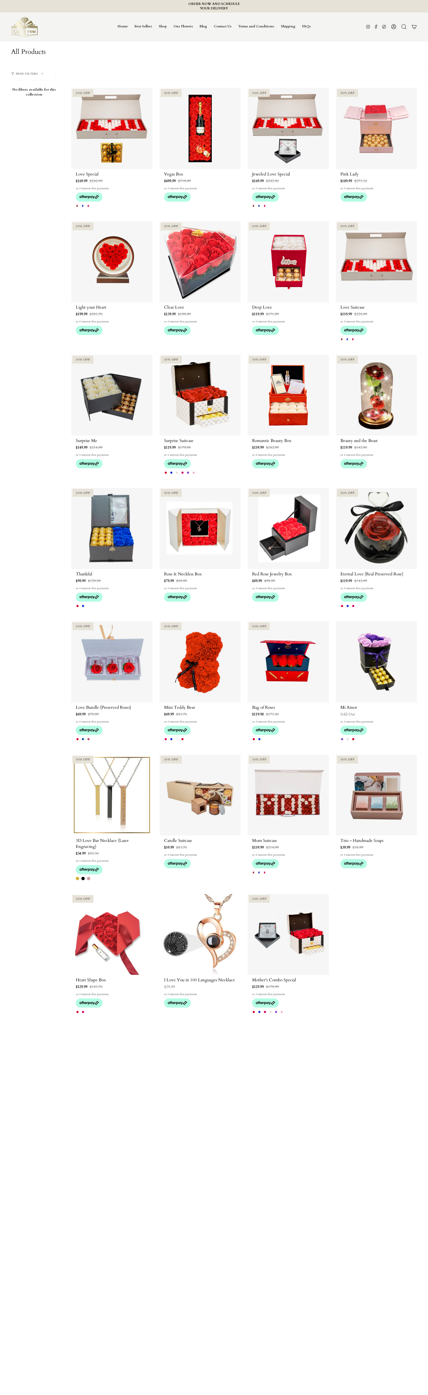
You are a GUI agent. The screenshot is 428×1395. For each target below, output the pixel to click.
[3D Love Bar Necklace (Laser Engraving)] (111, 795)
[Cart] (414, 27)
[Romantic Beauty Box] (288, 395)
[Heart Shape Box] (111, 934)
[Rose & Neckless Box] (200, 528)
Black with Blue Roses (83, 606)
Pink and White (88, 206)
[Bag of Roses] (288, 661)
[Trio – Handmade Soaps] (376, 795)
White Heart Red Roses (353, 739)
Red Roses (165, 472)
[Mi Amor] (376, 661)
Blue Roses (171, 472)
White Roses (177, 472)
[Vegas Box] (200, 128)
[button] (162, 27)
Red (77, 739)
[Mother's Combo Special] (288, 934)
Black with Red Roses (77, 606)
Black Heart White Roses (347, 739)
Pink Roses (182, 472)
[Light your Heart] (111, 261)
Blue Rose (347, 606)
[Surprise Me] (111, 395)
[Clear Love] (200, 261)
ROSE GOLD (88, 878)
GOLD (77, 878)
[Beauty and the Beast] (376, 395)
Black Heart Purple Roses (342, 739)
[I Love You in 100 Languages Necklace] (200, 934)
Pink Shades (88, 739)
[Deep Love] (288, 261)
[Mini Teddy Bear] (200, 661)
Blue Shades (83, 739)
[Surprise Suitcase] (200, 395)
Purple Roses (188, 472)
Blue (171, 739)
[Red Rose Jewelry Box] (288, 528)
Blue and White (83, 206)
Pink (165, 739)
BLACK (83, 878)
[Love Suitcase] (376, 261)
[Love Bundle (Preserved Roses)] (111, 661)
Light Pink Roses (193, 472)
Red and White (77, 206)
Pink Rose (353, 606)
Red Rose (342, 606)
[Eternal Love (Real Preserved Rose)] (376, 528)
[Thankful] (111, 528)
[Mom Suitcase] (288, 795)
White (177, 739)
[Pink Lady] (376, 128)
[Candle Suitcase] (200, 795)
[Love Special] (111, 128)
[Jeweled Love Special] (288, 128)
